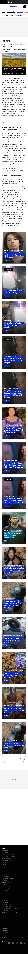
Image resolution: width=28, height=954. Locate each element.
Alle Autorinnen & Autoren (8, 856)
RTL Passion (5, 932)
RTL (2, 15)
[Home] (14, 6)
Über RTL (4, 918)
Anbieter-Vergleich (6, 888)
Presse (3, 922)
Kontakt (4, 896)
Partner (4, 868)
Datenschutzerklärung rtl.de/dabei (10, 908)
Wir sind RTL (5, 916)
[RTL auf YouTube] (21, 943)
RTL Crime (4, 928)
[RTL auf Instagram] (13, 943)
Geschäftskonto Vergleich (8, 878)
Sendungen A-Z (5, 850)
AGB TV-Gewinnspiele (7, 906)
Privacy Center (5, 900)
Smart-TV (4, 864)
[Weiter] (20, 759)
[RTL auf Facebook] (9, 943)
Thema (6, 15)
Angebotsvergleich (6, 884)
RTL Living (4, 930)
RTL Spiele (4, 924)
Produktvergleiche (6, 876)
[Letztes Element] (24, 759)
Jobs (3, 920)
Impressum (4, 898)
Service (4, 894)
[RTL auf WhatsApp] (25, 943)
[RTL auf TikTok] (17, 943)
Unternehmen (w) (6, 886)
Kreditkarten (5, 880)
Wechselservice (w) (6, 882)
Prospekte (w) (5, 890)
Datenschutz (5, 902)
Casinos (4, 870)
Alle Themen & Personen (8, 854)
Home (3, 937)
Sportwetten (5, 872)
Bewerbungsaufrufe (6, 860)
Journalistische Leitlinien (8, 858)
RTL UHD (4, 862)
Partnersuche (5, 874)
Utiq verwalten (5, 910)
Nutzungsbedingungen (7, 904)
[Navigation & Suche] (24, 6)
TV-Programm (5, 852)
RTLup (3, 926)
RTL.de (3, 848)
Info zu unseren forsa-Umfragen (9, 912)
